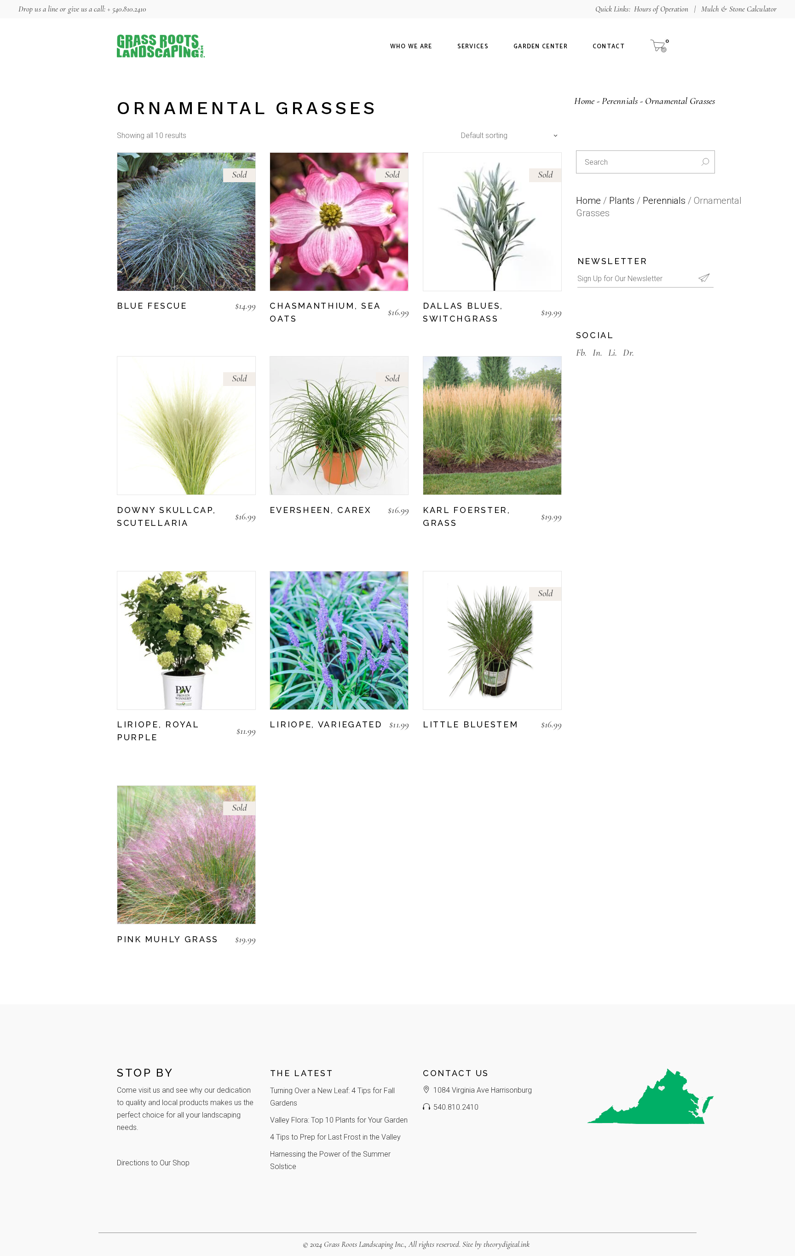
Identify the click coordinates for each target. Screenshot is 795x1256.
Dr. (628, 352)
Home (588, 200)
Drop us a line (38, 9)
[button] (427, 539)
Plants (621, 200)
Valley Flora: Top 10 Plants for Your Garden (339, 1120)
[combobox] (507, 135)
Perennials (664, 200)
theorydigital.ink (507, 1244)
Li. (612, 352)
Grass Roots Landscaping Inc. (364, 1244)
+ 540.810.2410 (126, 9)
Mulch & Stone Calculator (739, 9)
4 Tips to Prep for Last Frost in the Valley (335, 1137)
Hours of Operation (661, 9)
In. (597, 352)
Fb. (581, 352)
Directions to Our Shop (153, 1162)
